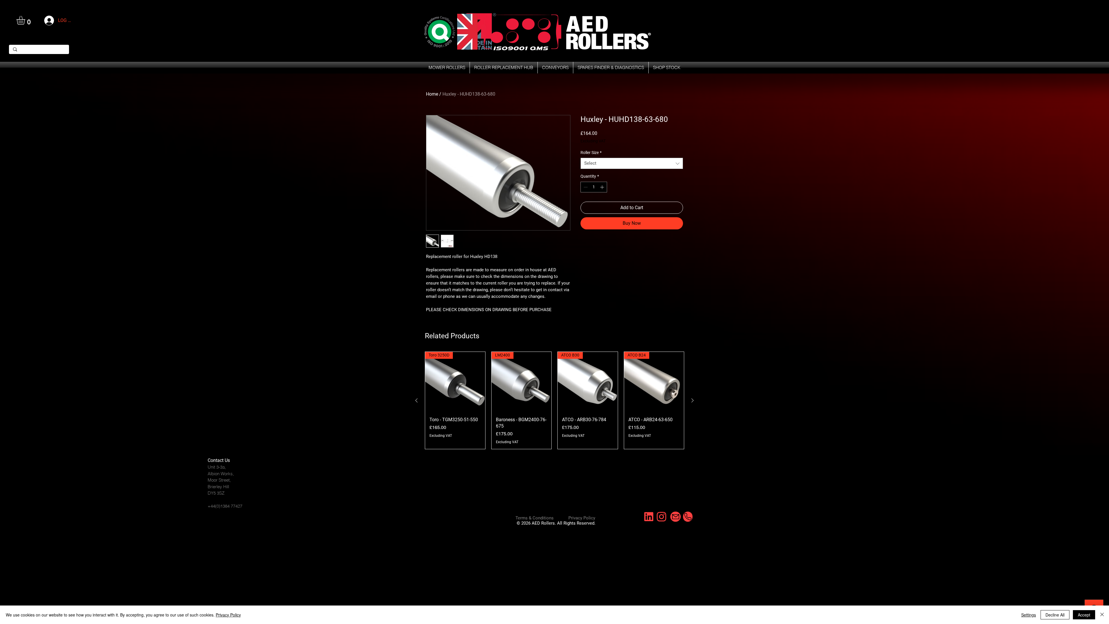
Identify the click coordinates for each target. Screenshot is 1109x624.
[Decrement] (585, 187)
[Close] (1102, 614)
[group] (554, 400)
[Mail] (675, 517)
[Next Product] (692, 400)
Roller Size (591, 152)
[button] (25, 20)
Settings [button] (1028, 615)
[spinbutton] (594, 187)
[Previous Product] (416, 400)
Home (432, 94)
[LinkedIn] (648, 516)
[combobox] (631, 163)
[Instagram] (660, 517)
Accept (1084, 615)
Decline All (1055, 615)
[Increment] (602, 187)
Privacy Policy (228, 615)
